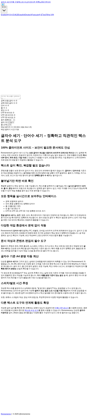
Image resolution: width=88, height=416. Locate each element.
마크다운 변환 (33, 2)
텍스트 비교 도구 (31, 310)
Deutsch (28, 15)
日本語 (15, 15)
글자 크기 (5, 122)
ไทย (44, 15)
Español (21, 15)
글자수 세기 (6, 2)
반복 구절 (14, 2)
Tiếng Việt (50, 15)
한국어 (4, 7)
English (4, 15)
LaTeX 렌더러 (45, 2)
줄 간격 (4, 125)
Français (35, 15)
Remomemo (6, 414)
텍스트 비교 (23, 2)
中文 (40, 15)
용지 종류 (5, 120)
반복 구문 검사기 (62, 308)
